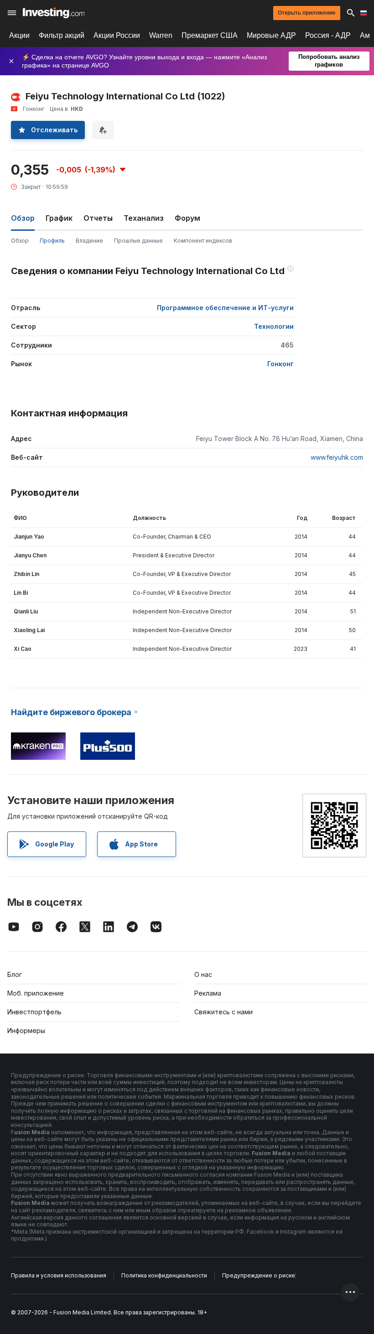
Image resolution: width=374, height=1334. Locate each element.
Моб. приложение (35, 993)
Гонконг (280, 364)
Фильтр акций (61, 35)
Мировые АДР (271, 35)
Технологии (274, 326)
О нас (203, 974)
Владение (89, 240)
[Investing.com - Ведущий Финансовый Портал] (53, 12)
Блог (14, 974)
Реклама (207, 993)
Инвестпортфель (34, 1012)
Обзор (20, 240)
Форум (187, 218)
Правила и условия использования (58, 1275)
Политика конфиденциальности (164, 1275)
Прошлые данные (138, 240)
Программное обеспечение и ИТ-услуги (225, 307)
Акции (19, 35)
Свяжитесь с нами (223, 1012)
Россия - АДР (328, 35)
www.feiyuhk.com (337, 457)
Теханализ (144, 218)
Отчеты (98, 218)
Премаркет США (210, 35)
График (59, 218)
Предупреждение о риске (258, 1275)
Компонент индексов (203, 240)
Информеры (26, 1030)
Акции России (117, 35)
